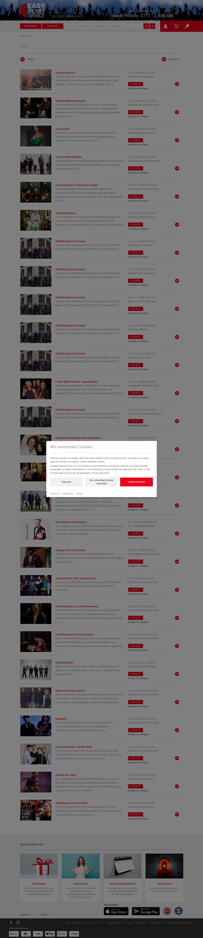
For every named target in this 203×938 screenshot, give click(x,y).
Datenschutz (67, 494)
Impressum (55, 494)
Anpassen (66, 482)
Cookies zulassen (136, 482)
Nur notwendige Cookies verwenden (101, 482)
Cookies (79, 494)
